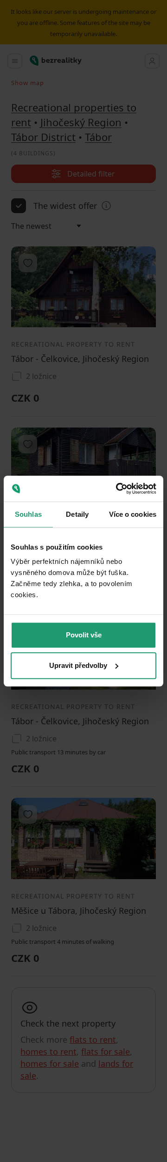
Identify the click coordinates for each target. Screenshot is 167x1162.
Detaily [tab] (77, 514)
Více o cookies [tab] (132, 514)
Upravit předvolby (78, 665)
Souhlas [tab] (28, 514)
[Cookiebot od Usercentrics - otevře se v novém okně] (117, 489)
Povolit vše (84, 635)
